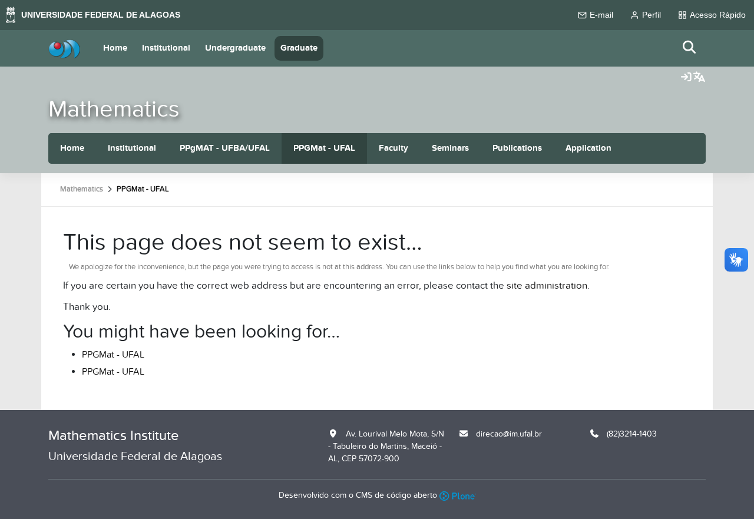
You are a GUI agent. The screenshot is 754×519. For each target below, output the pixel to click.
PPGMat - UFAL (324, 148)
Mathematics (114, 109)
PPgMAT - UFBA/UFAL (225, 148)
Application (588, 148)
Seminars (450, 148)
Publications (517, 148)
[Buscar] (690, 48)
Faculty (393, 148)
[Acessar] (686, 77)
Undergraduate (235, 48)
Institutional (166, 48)
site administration (547, 286)
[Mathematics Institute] (64, 48)
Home (115, 48)
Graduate (299, 48)
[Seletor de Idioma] (699, 77)
